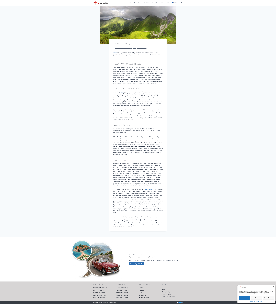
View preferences (268, 298)
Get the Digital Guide (136, 264)
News (130, 3)
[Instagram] (182, 302)
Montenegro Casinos (99, 292)
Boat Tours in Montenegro (100, 295)
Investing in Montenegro (100, 287)
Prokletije (141, 290)
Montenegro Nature (122, 290)
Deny (256, 298)
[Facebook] (178, 302)
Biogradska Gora (144, 297)
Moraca (122, 92)
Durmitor (141, 287)
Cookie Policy (253, 301)
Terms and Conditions (168, 296)
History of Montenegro (122, 287)
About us (164, 289)
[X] (180, 302)
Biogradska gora (149, 189)
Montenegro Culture (122, 292)
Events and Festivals (99, 297)
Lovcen (141, 292)
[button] (273, 287)
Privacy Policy (259, 301)
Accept (244, 298)
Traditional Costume (122, 295)
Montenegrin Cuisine (122, 297)
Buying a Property (98, 290)
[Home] (113, 48)
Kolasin (115, 52)
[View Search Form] (181, 3)
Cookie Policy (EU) (167, 294)
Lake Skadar (142, 295)
